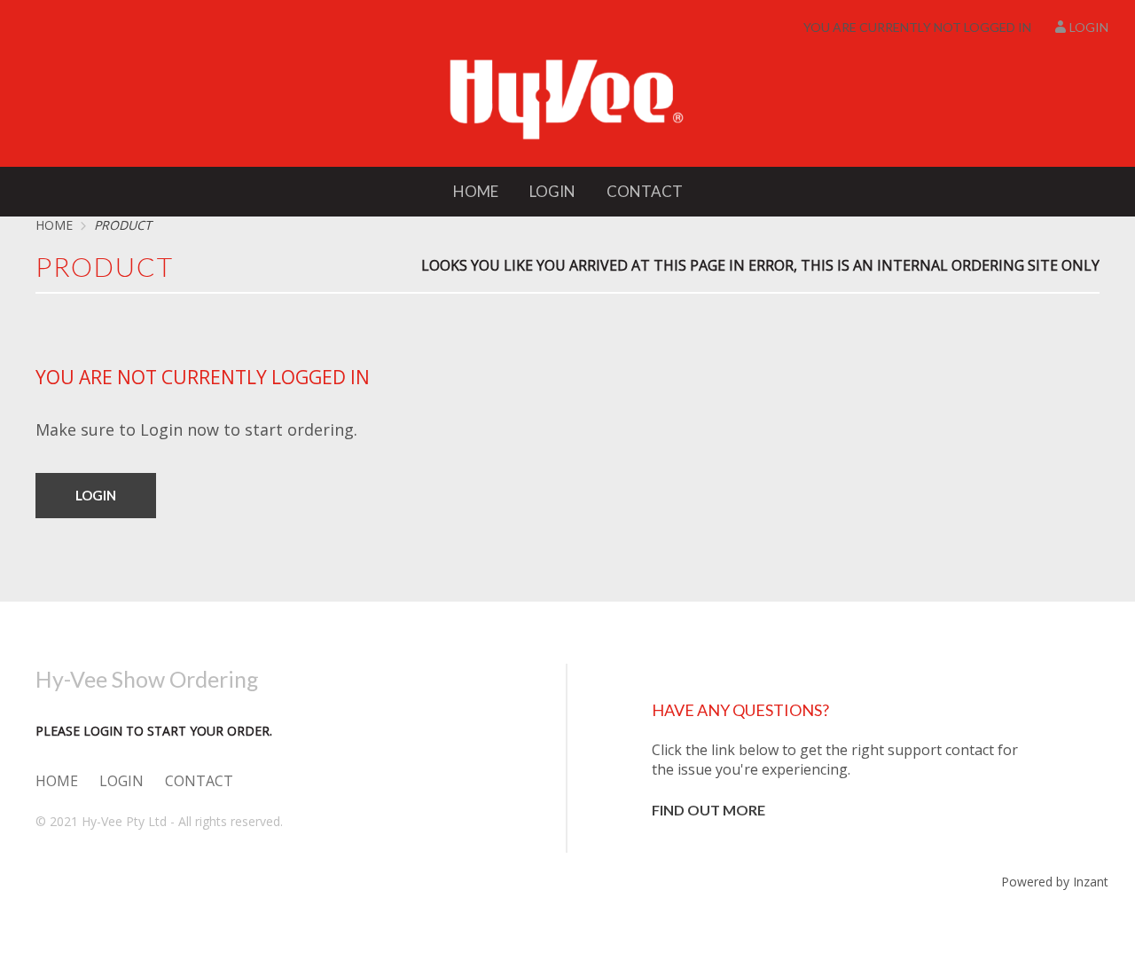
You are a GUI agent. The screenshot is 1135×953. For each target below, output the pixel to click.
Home (475, 191)
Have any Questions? (740, 710)
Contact (645, 191)
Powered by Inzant (1054, 881)
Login (1088, 27)
